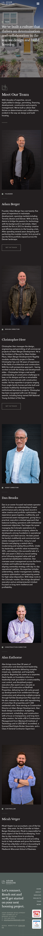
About (38, 892)
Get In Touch (11, 247)
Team (39, 901)
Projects (37, 898)
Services (37, 895)
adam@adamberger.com (14, 920)
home (39, 889)
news (39, 904)
